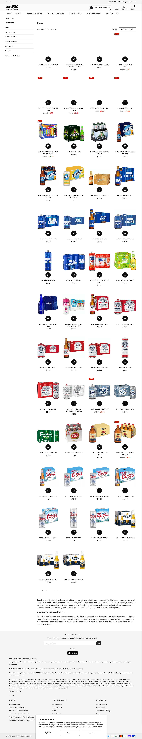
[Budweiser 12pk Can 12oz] (125, 303)
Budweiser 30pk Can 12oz (99, 368)
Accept (70, 733)
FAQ (54, 710)
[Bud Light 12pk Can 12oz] (48, 218)
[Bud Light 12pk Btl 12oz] (125, 175)
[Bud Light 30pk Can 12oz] (125, 218)
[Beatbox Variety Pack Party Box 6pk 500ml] (48, 131)
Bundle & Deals (112, 14)
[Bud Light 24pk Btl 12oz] (99, 218)
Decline (91, 733)
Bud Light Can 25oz (48, 280)
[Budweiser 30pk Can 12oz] (99, 347)
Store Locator (101, 707)
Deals (7, 27)
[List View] (116, 29)
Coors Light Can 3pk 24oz (99, 538)
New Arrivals (10, 32)
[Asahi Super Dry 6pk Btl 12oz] (99, 44)
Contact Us (57, 707)
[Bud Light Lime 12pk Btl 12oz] (125, 260)
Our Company (101, 704)
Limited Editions (11, 41)
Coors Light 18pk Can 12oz (99, 496)
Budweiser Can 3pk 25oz (48, 409)
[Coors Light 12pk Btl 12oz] (48, 475)
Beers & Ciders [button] (75, 14)
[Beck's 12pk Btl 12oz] (74, 131)
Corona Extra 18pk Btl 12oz (48, 579)
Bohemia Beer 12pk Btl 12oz (99, 195)
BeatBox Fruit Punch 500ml (99, 108)
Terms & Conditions (17, 707)
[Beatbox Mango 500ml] (125, 87)
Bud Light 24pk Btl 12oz (99, 239)
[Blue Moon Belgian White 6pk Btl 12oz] (48, 175)
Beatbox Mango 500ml (125, 108)
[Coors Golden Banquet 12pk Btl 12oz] (99, 432)
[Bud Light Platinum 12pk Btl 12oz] (48, 303)
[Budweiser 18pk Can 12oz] (48, 347)
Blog (97, 714)
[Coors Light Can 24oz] (74, 517)
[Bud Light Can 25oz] (48, 260)
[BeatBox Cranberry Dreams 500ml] (48, 87)
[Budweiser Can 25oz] (125, 347)
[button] (48, 59)
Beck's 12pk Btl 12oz (73, 152)
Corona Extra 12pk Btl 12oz (125, 538)
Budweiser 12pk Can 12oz (125, 324)
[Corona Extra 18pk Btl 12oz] (48, 558)
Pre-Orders (56, 714)
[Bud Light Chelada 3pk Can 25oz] (99, 260)
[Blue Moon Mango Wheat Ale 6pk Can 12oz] (74, 175)
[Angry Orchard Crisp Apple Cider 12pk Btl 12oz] (74, 44)
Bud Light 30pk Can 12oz (125, 239)
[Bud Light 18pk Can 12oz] (74, 218)
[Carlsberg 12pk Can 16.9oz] (48, 432)
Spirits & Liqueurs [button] (35, 14)
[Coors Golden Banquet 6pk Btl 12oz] (125, 432)
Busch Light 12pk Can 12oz (99, 409)
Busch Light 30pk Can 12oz (125, 409)
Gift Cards (9, 46)
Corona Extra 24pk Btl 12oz (73, 579)
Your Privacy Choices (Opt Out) (22, 720)
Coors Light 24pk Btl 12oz (125, 496)
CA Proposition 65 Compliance (21, 717)
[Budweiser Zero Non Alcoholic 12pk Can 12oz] (74, 388)
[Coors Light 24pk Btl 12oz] (125, 475)
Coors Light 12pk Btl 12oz (48, 496)
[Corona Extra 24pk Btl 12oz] (74, 558)
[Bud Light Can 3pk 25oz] (74, 260)
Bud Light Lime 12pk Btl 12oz (125, 280)
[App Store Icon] (72, 653)
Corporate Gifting (12, 55)
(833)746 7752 (114, 2)
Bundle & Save (11, 37)
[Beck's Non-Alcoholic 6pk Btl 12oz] (99, 131)
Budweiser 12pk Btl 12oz (99, 324)
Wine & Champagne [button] (56, 14)
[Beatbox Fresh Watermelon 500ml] (74, 87)
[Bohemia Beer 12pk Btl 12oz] (99, 175)
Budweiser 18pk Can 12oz (48, 368)
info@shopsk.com (129, 2)
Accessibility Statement (19, 714)
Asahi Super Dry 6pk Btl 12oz (99, 65)
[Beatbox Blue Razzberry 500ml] (125, 44)
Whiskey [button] (19, 14)
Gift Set (8, 51)
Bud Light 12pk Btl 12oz (125, 195)
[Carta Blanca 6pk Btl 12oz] (74, 432)
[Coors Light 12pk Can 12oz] (74, 475)
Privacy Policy (96, 727)
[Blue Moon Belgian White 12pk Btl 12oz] (125, 131)
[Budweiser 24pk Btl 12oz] (74, 347)
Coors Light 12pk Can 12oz (74, 496)
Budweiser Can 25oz (125, 368)
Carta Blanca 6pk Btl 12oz (74, 453)
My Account (57, 704)
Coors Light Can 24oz (73, 538)
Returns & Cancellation (18, 710)
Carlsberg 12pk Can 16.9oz (48, 453)
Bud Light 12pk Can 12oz (48, 239)
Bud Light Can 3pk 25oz (74, 280)
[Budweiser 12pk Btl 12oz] (99, 303)
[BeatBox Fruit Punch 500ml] (99, 87)
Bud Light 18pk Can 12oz (74, 239)
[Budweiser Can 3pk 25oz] (48, 388)
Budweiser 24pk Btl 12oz (74, 368)
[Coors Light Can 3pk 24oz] (99, 517)
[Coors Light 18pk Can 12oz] (99, 475)
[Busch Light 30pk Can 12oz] (125, 388)
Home (9, 14)
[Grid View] (113, 29)
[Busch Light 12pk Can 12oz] (99, 388)
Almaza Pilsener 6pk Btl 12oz (48, 65)
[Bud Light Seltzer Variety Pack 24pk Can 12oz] (74, 303)
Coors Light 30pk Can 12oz (48, 538)
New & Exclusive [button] (93, 14)
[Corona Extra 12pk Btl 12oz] (125, 517)
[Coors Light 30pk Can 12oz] (48, 517)
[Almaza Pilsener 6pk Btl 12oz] (48, 44)
